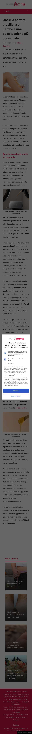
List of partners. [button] (11, 375)
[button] (16, 363)
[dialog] (16, 367)
